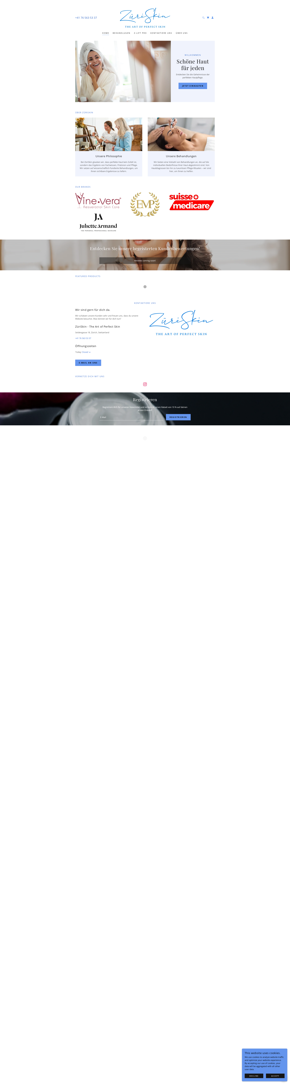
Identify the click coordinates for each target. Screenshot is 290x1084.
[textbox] (131, 417)
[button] (208, 17)
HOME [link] (105, 33)
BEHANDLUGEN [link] (121, 33)
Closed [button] (85, 352)
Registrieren (178, 417)
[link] (144, 17)
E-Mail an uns (88, 363)
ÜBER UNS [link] (182, 33)
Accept (275, 1076)
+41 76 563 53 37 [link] (86, 17)
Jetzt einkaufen (192, 86)
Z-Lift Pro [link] (140, 33)
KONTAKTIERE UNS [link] (161, 33)
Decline (254, 1076)
